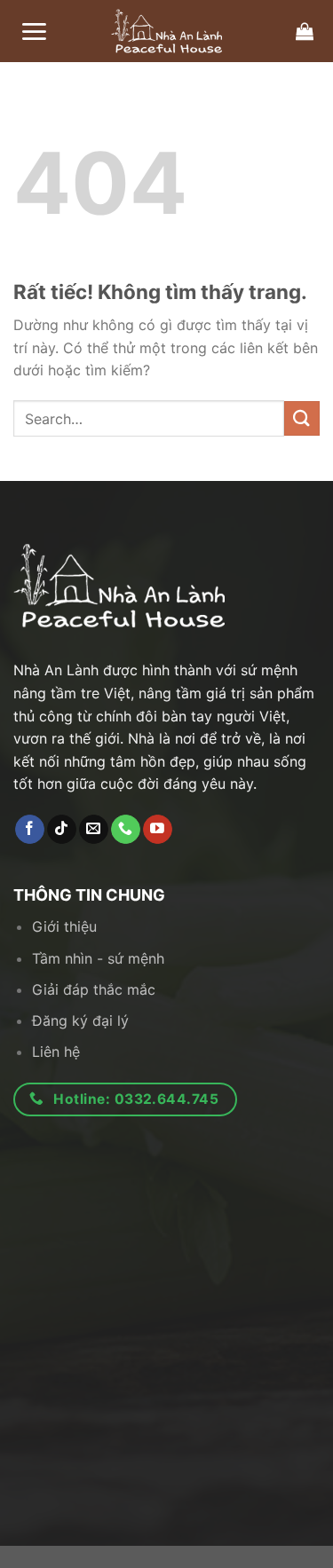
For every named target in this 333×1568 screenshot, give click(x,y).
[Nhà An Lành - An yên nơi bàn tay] (167, 31)
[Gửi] (302, 418)
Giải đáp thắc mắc (93, 989)
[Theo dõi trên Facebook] (29, 830)
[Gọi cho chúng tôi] (125, 830)
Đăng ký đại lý (80, 1020)
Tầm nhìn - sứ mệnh (98, 958)
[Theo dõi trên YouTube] (157, 830)
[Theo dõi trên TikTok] (61, 830)
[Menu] (33, 31)
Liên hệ (56, 1051)
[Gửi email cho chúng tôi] (93, 830)
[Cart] (304, 31)
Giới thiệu (64, 926)
